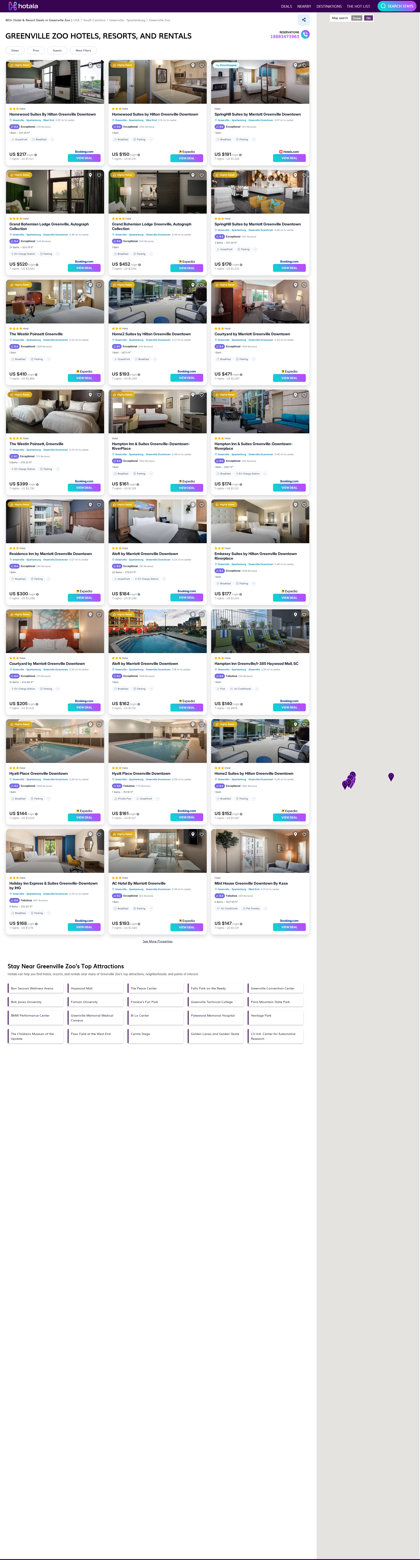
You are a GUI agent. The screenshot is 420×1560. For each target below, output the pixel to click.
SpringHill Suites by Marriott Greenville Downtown (258, 114)
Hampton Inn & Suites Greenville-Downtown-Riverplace (254, 446)
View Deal (84, 158)
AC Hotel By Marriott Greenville (139, 883)
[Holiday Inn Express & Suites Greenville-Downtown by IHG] (55, 851)
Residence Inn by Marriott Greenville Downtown (50, 554)
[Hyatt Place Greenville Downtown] (157, 741)
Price (36, 50)
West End (48, 120)
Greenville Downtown (260, 120)
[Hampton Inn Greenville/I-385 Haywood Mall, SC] (260, 631)
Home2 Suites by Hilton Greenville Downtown (151, 334)
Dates (15, 50)
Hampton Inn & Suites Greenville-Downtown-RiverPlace (151, 446)
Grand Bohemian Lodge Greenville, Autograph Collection (49, 226)
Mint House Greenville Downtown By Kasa (251, 883)
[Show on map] (90, 65)
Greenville (254, 669)
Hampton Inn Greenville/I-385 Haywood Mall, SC (256, 663)
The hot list (358, 6)
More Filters (83, 50)
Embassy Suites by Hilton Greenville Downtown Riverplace (256, 556)
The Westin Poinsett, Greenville (36, 444)
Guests (57, 50)
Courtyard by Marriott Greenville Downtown (252, 334)
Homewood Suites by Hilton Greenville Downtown (155, 114)
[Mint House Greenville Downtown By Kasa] (260, 851)
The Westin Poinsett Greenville (36, 334)
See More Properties (158, 941)
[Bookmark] (99, 65)
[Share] (304, 20)
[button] (345, 786)
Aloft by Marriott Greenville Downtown (145, 554)
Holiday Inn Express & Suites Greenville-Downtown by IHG (53, 885)
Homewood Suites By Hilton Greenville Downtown (52, 114)
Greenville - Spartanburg (27, 120)
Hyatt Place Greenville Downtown (38, 773)
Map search (340, 18)
